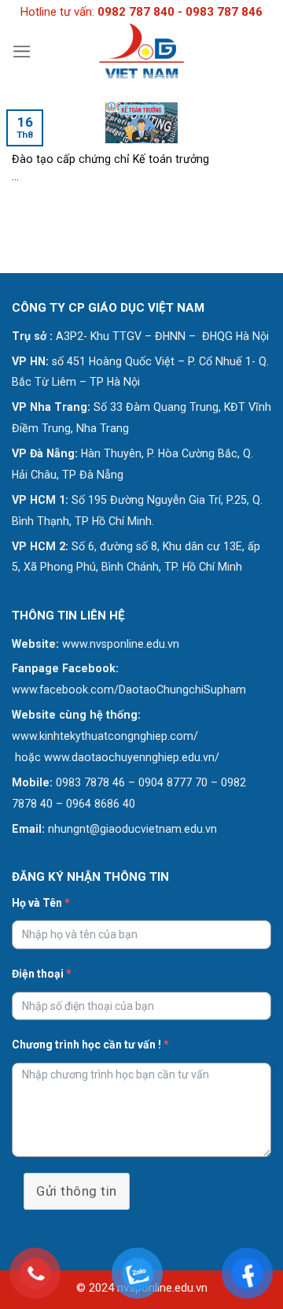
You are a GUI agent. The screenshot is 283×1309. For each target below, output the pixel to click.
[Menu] (22, 51)
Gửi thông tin (76, 1191)
